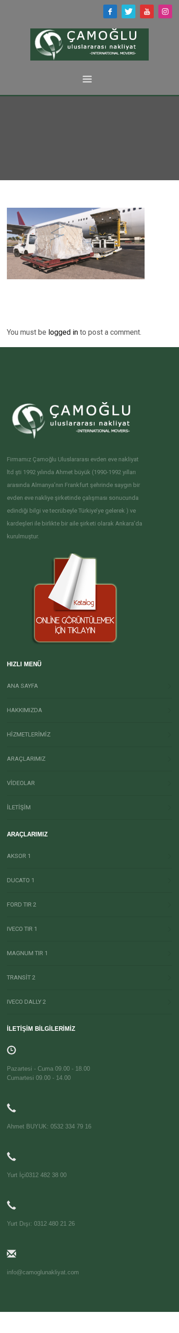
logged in (64, 332)
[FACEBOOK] (110, 11)
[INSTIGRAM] (165, 11)
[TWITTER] (128, 11)
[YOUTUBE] (147, 11)
